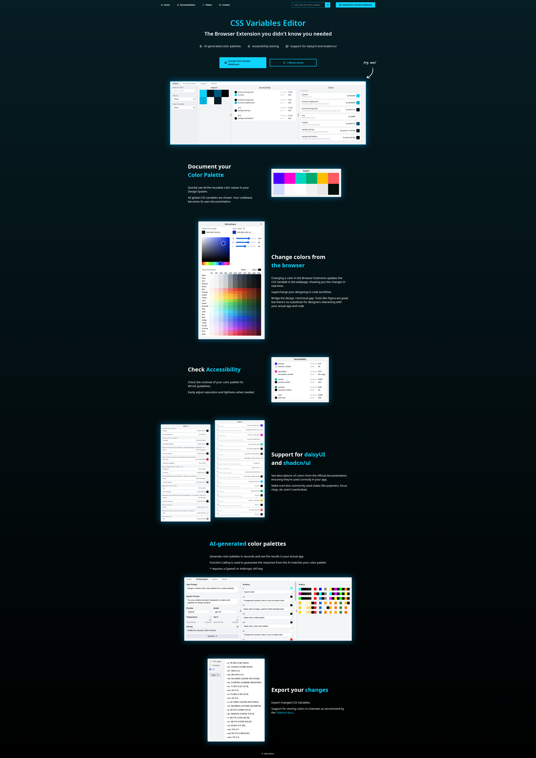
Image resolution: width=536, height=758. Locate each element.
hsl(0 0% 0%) (350, 138)
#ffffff (353, 117)
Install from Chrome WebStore (239, 62)
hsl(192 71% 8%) (348, 131)
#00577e (351, 124)
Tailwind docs (285, 712)
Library (175, 95)
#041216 (351, 110)
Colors (175, 83)
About (214, 83)
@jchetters (269, 753)
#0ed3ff (352, 96)
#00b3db (351, 103)
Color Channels (178, 104)
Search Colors (178, 87)
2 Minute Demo (295, 62)
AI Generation (189, 83)
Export (204, 83)
